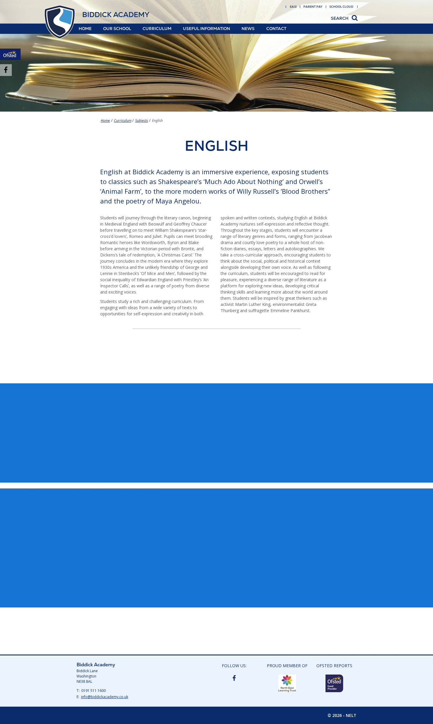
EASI (293, 7)
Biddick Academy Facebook (234, 678)
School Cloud (341, 7)
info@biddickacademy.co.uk (104, 696)
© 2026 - (342, 715)
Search (339, 18)
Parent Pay (313, 7)
